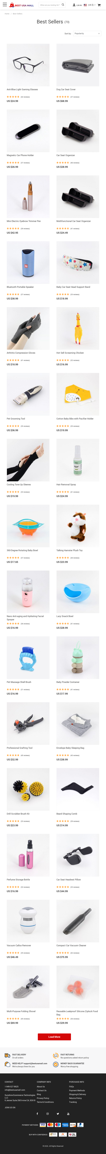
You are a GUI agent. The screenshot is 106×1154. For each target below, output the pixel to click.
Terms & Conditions (45, 1102)
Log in (79, 5)
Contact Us (41, 1090)
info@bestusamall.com (15, 1090)
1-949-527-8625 (11, 1086)
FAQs (71, 1086)
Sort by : (68, 33)
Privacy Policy (43, 1098)
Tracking (73, 1102)
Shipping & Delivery (77, 1094)
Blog (39, 1094)
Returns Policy (75, 1098)
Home (7, 13)
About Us (41, 1086)
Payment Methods (77, 1090)
